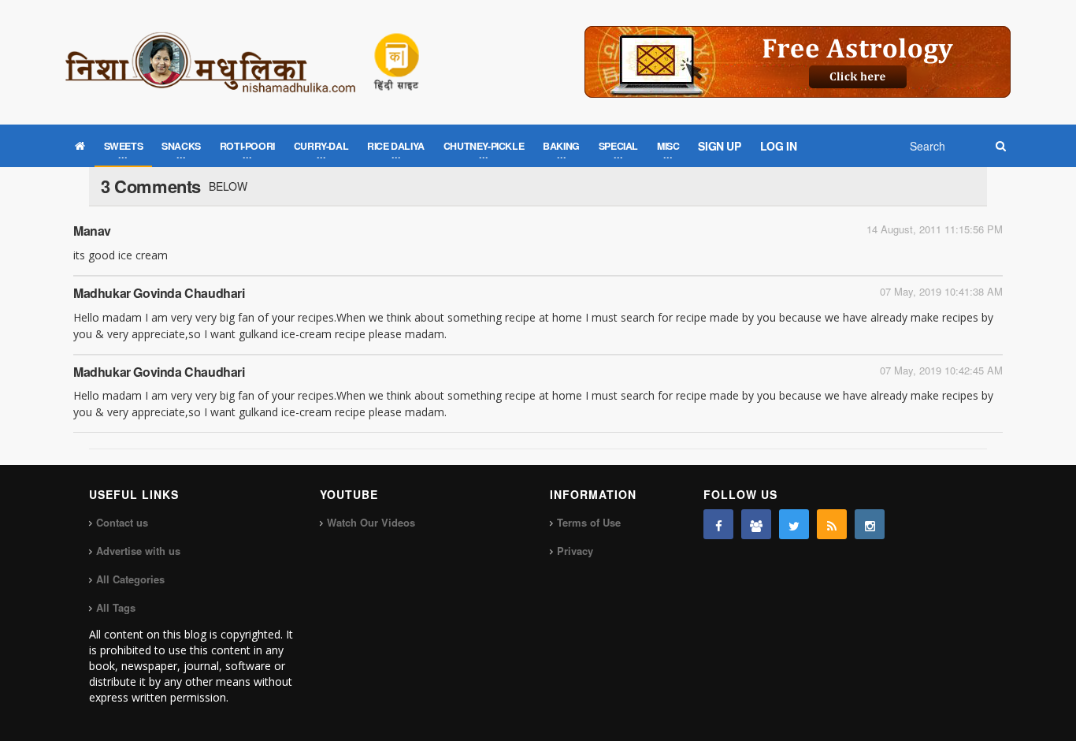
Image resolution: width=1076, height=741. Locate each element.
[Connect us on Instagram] (870, 524)
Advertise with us (138, 550)
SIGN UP (719, 146)
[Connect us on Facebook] (718, 524)
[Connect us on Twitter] (794, 524)
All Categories (130, 579)
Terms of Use (589, 522)
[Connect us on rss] (832, 524)
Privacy (575, 550)
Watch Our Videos (371, 522)
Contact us (122, 522)
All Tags (115, 607)
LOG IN (778, 146)
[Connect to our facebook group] (756, 524)
